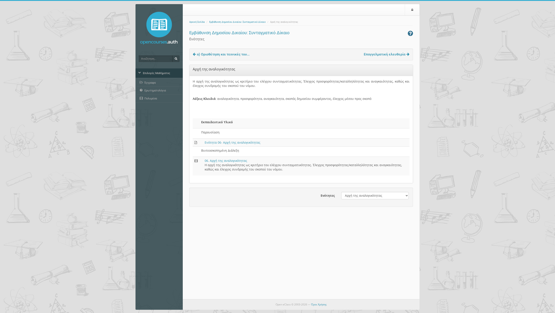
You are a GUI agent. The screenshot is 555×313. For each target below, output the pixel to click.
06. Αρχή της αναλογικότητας (226, 161)
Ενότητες (328, 195)
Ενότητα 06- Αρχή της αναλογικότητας (232, 142)
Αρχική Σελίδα (197, 22)
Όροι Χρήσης (319, 304)
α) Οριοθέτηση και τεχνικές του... (223, 54)
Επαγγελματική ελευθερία (384, 54)
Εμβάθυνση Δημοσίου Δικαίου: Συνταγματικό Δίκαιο (237, 22)
